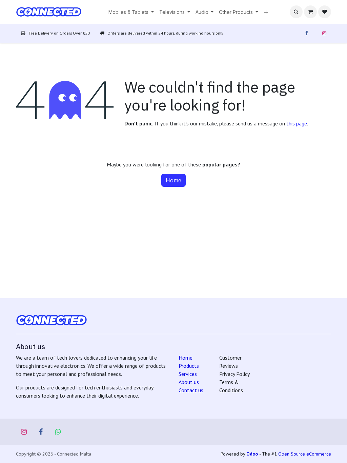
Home (173, 180)
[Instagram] (324, 33)
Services (188, 373)
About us (189, 382)
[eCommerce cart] (310, 11)
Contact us (191, 390)
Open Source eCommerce (304, 454)
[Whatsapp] (58, 432)
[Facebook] (306, 33)
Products (189, 365)
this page (296, 123)
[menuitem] (131, 12)
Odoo (252, 454)
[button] (296, 11)
